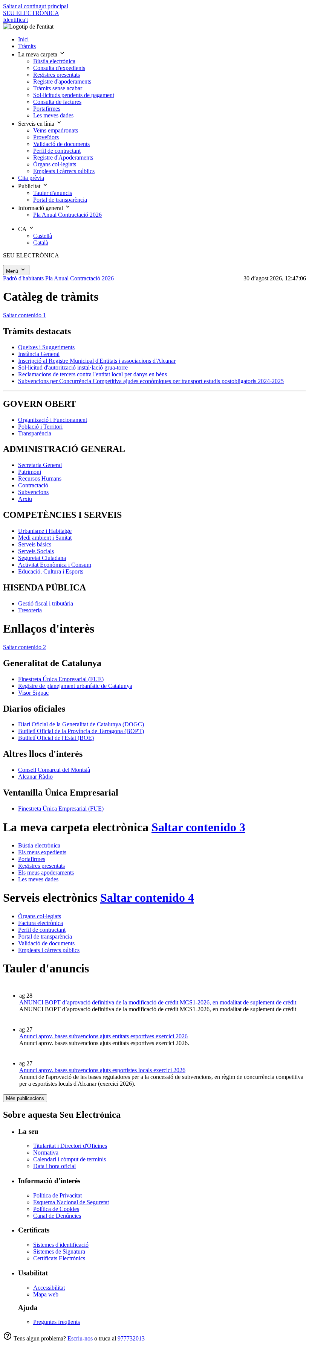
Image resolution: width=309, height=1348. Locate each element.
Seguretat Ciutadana (42, 558)
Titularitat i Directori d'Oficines (70, 1146)
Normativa (45, 1152)
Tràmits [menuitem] (27, 46)
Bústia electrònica (39, 845)
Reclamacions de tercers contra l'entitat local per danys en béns (92, 374)
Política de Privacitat (57, 1195)
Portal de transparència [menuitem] (60, 199)
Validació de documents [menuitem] (61, 144)
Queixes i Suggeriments (46, 347)
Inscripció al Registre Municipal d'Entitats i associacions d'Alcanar (97, 361)
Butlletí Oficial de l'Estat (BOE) (56, 738)
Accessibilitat (49, 1287)
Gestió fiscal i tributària (45, 603)
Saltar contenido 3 (198, 827)
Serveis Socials (36, 551)
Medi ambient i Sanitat (45, 537)
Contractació (33, 485)
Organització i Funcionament (52, 420)
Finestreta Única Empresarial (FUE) (61, 679)
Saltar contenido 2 (24, 647)
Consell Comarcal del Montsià (54, 770)
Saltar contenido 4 (147, 897)
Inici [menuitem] (23, 39)
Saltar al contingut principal (35, 6)
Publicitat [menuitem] (30, 186)
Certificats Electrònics (59, 1258)
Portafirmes (31, 859)
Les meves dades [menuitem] (53, 115)
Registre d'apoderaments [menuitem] (62, 81)
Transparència (34, 433)
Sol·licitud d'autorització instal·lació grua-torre (73, 367)
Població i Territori (40, 426)
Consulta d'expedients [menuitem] (59, 68)
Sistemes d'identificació (61, 1244)
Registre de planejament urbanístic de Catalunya (75, 686)
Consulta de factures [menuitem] (57, 102)
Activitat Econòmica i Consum (54, 564)
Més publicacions (25, 1098)
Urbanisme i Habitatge (45, 531)
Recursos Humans (39, 478)
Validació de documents (46, 943)
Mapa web (45, 1294)
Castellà (42, 236)
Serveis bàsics (34, 544)
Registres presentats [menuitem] (56, 75)
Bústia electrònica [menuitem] (54, 61)
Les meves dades (38, 879)
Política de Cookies (56, 1209)
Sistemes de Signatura (59, 1251)
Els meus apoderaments (46, 872)
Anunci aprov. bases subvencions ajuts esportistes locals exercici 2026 (102, 1070)
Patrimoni (29, 472)
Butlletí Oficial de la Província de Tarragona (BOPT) (81, 731)
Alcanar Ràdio (35, 776)
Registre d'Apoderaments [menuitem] (63, 157)
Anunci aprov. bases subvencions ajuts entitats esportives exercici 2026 (103, 1036)
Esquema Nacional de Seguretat (71, 1202)
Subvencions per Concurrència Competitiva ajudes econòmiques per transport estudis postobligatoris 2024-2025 (151, 381)
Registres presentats (41, 866)
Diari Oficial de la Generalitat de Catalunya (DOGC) (81, 724)
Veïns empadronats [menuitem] (55, 130)
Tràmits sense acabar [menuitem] (57, 88)
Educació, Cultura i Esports (50, 571)
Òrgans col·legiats (39, 916)
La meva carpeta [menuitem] (38, 54)
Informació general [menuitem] (41, 208)
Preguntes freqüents (56, 1322)
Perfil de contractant (42, 930)
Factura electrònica (40, 923)
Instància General (39, 354)
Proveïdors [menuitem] (46, 137)
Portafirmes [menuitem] (46, 108)
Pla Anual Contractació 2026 (79, 278)
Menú (13, 271)
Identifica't (15, 20)
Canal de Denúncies (57, 1216)
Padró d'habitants (24, 278)
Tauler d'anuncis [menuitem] (52, 193)
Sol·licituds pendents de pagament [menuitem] (73, 95)
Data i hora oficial (54, 1166)
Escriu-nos (80, 1338)
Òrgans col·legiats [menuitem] (54, 164)
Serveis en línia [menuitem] (37, 123)
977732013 (131, 1338)
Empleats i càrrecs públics (49, 950)
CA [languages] (23, 229)
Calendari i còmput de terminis (69, 1159)
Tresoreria (30, 610)
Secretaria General (40, 465)
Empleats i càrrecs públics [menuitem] (64, 171)
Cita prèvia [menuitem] (31, 178)
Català (40, 242)
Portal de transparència (45, 936)
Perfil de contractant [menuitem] (57, 151)
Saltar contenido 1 (24, 315)
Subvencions (33, 492)
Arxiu (25, 499)
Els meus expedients (42, 852)
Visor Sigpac (33, 692)
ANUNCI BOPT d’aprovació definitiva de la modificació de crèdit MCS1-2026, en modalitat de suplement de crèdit (157, 1002)
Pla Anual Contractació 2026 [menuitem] (67, 214)
